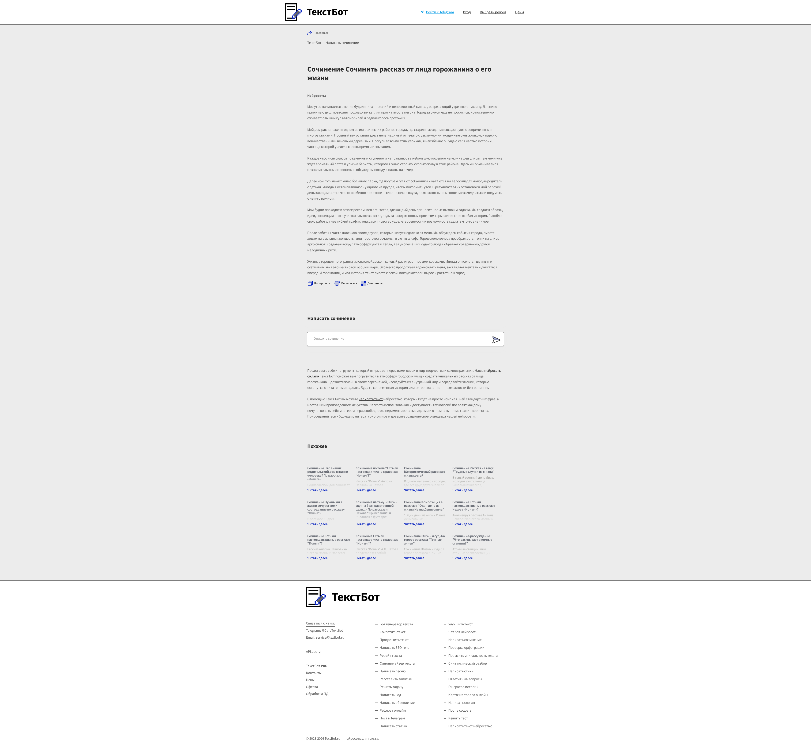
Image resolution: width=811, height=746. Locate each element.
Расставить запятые (396, 679)
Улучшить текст (460, 624)
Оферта (312, 686)
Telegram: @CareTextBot (324, 630)
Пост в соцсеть (459, 710)
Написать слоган (461, 702)
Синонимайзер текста (397, 663)
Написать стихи (461, 671)
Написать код (390, 694)
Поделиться (321, 33)
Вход (467, 12)
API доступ (314, 651)
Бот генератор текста (396, 624)
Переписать (349, 283)
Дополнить (374, 283)
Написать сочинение (342, 42)
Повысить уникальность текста (473, 655)
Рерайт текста (391, 655)
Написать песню (393, 671)
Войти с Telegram (440, 12)
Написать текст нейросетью (470, 726)
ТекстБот (314, 42)
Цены (519, 12)
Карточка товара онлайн (468, 694)
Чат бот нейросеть (462, 632)
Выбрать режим (493, 12)
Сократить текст (393, 632)
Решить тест (458, 718)
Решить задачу (391, 686)
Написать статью (393, 726)
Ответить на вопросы (465, 679)
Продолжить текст (394, 639)
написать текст (371, 399)
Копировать (322, 283)
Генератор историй (463, 686)
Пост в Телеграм (392, 718)
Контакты (313, 673)
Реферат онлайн (393, 710)
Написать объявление (397, 702)
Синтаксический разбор (467, 663)
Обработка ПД (317, 693)
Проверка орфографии (466, 647)
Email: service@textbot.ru (325, 637)
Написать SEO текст (395, 647)
